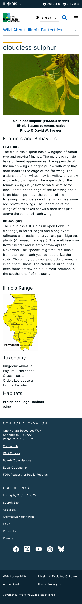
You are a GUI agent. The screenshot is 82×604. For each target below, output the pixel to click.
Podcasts (9, 531)
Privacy (8, 538)
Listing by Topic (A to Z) (19, 495)
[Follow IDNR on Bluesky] (61, 550)
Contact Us (10, 446)
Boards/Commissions (17, 460)
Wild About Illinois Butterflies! (33, 29)
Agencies (53, 3)
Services (73, 3)
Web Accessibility (15, 576)
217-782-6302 (23, 439)
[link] (16, 550)
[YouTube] (38, 550)
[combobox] (49, 18)
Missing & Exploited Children (57, 576)
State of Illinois (47, 594)
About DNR (10, 509)
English (46, 17)
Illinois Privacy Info (51, 584)
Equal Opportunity (15, 467)
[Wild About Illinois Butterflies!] (74, 30)
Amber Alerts (11, 584)
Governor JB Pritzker (15, 594)
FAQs (6, 524)
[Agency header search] (64, 17)
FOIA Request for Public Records (25, 474)
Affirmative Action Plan (18, 516)
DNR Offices (11, 453)
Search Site (11, 502)
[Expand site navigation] (76, 18)
